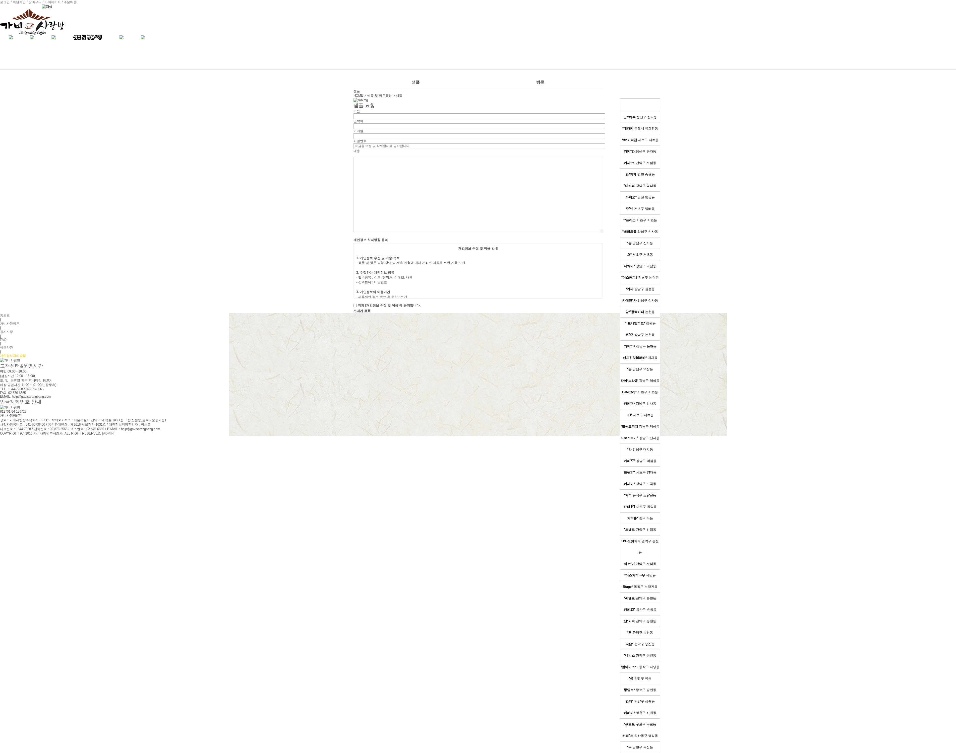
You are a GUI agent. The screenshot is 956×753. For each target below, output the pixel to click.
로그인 (5, 2)
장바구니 (35, 2)
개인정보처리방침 (13, 356)
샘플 (416, 82)
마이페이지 (53, 2)
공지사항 (6, 332)
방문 (540, 82)
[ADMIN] (108, 433)
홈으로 (5, 315)
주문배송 (70, 2)
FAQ (3, 340)
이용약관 (6, 347)
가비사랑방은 (9, 323)
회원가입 (19, 2)
